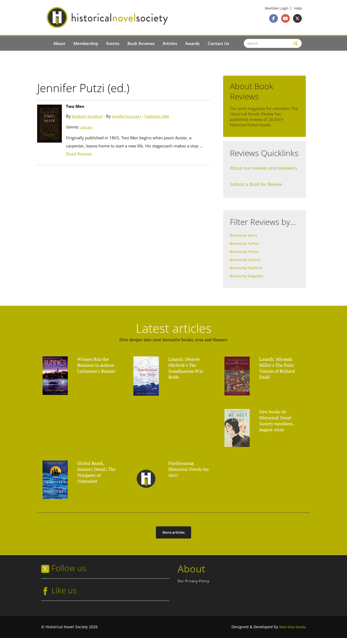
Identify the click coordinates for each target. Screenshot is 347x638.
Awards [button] (192, 43)
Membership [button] (85, 43)
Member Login (276, 8)
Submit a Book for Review (256, 184)
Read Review (78, 154)
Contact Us (218, 43)
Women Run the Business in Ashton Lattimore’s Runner (96, 365)
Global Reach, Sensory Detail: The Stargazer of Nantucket (96, 472)
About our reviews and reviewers (263, 168)
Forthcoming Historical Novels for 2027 (188, 469)
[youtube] (285, 18)
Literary (86, 127)
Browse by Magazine (246, 276)
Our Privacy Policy (193, 581)
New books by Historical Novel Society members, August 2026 (276, 420)
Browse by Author (244, 243)
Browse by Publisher (246, 268)
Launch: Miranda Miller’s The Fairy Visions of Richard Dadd (277, 368)
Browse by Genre (243, 235)
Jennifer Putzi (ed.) (126, 116)
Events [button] (112, 43)
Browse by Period (244, 251)
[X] (297, 18)
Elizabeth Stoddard (87, 116)
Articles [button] (170, 43)
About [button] (59, 43)
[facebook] (273, 18)
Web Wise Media (292, 627)
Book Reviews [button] (141, 43)
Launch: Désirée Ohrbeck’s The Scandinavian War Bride (185, 368)
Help (298, 8)
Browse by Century (245, 259)
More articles (173, 532)
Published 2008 (156, 116)
